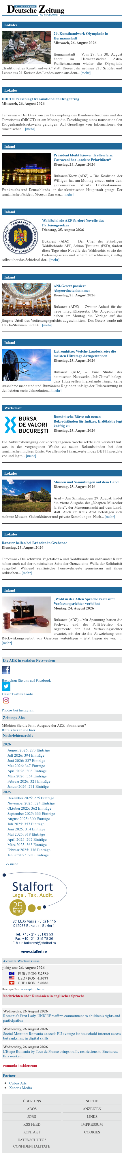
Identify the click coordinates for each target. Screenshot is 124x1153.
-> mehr (12, 863)
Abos (32, 1108)
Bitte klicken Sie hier (18, 729)
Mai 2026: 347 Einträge (26, 765)
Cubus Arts (18, 1083)
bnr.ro (41, 989)
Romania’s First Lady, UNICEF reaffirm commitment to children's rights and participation (61, 1018)
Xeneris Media (20, 1087)
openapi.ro (28, 989)
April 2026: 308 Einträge (27, 770)
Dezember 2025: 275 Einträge (30, 798)
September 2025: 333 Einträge (31, 813)
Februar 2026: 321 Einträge (28, 781)
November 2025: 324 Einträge (31, 803)
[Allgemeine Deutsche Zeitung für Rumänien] (41, 10)
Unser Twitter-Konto (17, 693)
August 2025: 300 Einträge (28, 818)
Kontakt (31, 1132)
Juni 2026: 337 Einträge (26, 760)
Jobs (31, 1116)
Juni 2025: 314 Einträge (26, 829)
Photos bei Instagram (18, 710)
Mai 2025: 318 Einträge (26, 834)
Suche (92, 1100)
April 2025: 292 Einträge (27, 839)
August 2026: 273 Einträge (28, 750)
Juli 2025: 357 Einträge (25, 823)
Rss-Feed (31, 1124)
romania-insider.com (20, 1065)
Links (92, 1116)
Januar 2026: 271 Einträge (28, 786)
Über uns (32, 1100)
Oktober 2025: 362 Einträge (29, 808)
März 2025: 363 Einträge (27, 844)
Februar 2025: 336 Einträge (28, 849)
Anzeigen (92, 1108)
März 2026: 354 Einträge (27, 776)
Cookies (92, 1132)
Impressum (92, 1124)
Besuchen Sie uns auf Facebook (26, 680)
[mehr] (85, 72)
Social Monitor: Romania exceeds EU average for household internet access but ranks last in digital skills (62, 1036)
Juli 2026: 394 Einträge (25, 755)
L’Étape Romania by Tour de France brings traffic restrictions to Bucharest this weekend (60, 1054)
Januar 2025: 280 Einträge (28, 855)
